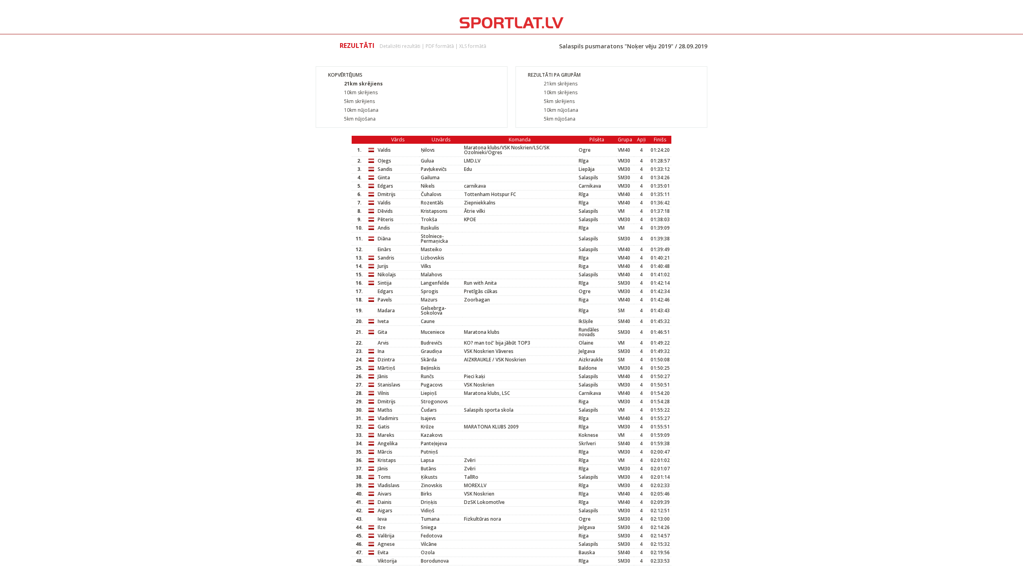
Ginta (384, 177)
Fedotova (431, 535)
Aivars (385, 493)
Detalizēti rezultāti (400, 46)
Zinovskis (431, 485)
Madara (386, 310)
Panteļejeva (434, 443)
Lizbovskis (432, 257)
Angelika (388, 443)
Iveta (383, 321)
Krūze (427, 426)
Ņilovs (428, 150)
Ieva (382, 519)
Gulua (427, 160)
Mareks (386, 435)
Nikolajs (387, 274)
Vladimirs (388, 418)
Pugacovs (432, 384)
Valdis (384, 150)
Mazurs (429, 299)
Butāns (428, 468)
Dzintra (386, 359)
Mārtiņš (386, 368)
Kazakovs (432, 435)
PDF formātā (440, 46)
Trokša (429, 219)
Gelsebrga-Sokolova (433, 310)
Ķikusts (429, 477)
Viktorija (387, 560)
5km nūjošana (360, 118)
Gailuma (430, 177)
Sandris (386, 257)
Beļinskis (430, 368)
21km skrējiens (363, 83)
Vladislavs (389, 485)
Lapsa (427, 460)
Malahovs (431, 274)
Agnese (386, 544)
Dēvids (385, 211)
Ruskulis (430, 227)
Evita (383, 552)
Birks (426, 493)
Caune (428, 321)
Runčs (427, 376)
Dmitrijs (387, 194)
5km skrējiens (359, 101)
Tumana (430, 519)
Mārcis (385, 451)
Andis (384, 227)
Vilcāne (429, 544)
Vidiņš (427, 510)
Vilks (426, 266)
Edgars (385, 185)
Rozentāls (432, 202)
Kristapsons (434, 211)
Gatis (384, 426)
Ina (381, 351)
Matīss (385, 409)
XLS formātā (472, 46)
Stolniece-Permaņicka (434, 238)
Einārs (384, 249)
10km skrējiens (361, 92)
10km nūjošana (361, 110)
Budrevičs (431, 342)
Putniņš (429, 451)
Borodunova (435, 560)
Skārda (429, 359)
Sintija (385, 283)
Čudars (429, 409)
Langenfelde (435, 283)
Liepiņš (429, 393)
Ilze (382, 527)
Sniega (428, 527)
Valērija (386, 535)
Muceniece (433, 332)
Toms (384, 477)
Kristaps (387, 460)
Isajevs (428, 418)
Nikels (428, 185)
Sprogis (429, 291)
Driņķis (429, 502)
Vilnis (383, 393)
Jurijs (383, 266)
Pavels (385, 299)
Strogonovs (434, 401)
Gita (382, 332)
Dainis (385, 502)
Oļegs (384, 160)
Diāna (384, 238)
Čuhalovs (431, 194)
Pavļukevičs (434, 169)
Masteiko (431, 249)
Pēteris (386, 219)
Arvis (383, 342)
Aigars (385, 510)
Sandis (385, 169)
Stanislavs (389, 384)
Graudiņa (431, 351)
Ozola (428, 552)
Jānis (383, 376)
